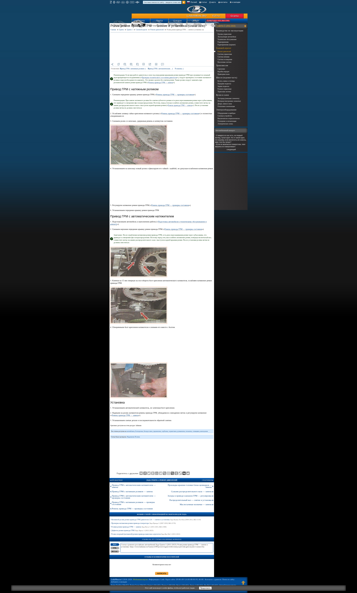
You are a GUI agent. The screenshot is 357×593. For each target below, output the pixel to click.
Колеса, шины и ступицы (226, 81)
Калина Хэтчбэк (120, 585)
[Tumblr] (176, 473)
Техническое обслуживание (227, 39)
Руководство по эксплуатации (229, 31)
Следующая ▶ (207, 480)
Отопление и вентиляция (226, 106)
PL (197, 579)
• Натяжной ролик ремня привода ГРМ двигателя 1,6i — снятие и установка (155, 520)
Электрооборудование (226, 110)
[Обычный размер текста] (137, 64)
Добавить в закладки (119, 582)
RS (189, 579)
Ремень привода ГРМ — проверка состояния (175, 95)
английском (130, 431)
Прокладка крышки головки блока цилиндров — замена (190, 486)
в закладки (236, 2)
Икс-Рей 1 (211, 585)
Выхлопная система (224, 62)
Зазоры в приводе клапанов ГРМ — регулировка (190, 496)
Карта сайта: (171, 579)
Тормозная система (224, 92)
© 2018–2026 (121, 579)
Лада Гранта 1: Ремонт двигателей (161, 480)
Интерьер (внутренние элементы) (229, 101)
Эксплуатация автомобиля (227, 37)
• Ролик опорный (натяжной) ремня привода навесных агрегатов (145, 534)
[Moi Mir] (156, 473)
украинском (157, 431)
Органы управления (224, 34)
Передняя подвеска (224, 84)
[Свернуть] (245, 26)
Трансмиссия (222, 65)
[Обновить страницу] (118, 64)
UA (186, 579)
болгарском (139, 431)
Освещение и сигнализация (227, 121)
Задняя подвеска (223, 86)
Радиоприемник (223, 42)
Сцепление (221, 69)
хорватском (172, 431)
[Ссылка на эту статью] (150, 64)
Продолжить (205, 588)
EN (177, 579)
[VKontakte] (141, 473)
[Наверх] (243, 584)
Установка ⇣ (179, 69)
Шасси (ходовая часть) (226, 77)
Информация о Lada (156, 579)
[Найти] (183, 2)
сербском (165, 431)
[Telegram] (160, 473)
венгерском (204, 431)
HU (202, 579)
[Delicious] (180, 473)
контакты (223, 2)
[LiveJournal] (172, 473)
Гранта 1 (225, 26)
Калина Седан (138, 585)
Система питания (223, 57)
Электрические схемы (225, 124)
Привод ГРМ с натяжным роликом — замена (132, 491)
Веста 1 (182, 585)
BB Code (115, 551)
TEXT (114, 544)
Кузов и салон (222, 95)
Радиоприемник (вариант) (227, 45)
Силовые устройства (225, 116)
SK (200, 579)
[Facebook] (145, 473)
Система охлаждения (225, 59)
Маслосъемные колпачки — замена (196, 504)
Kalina (216, 16)
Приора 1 (168, 585)
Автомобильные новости (227, 585)
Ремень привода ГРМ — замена (160, 82)
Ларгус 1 (196, 585)
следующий (231, 150)
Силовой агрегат (223, 48)
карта (213, 2)
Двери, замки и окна (225, 104)
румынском (181, 431)
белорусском (148, 431)
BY (183, 579)
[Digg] (184, 473)
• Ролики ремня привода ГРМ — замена (138, 527)
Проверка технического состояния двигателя (159, 77)
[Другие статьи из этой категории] (144, 64)
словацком (196, 431)
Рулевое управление (224, 89)
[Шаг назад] (112, 64)
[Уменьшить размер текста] (125, 64)
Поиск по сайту (228, 579)
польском (189, 431)
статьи (204, 2)
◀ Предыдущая (116, 480)
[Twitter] (149, 473)
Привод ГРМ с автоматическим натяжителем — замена (134, 486)
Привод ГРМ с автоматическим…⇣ (160, 69)
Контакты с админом (213, 579)
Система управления (225, 54)
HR (191, 579)
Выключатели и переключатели (229, 118)
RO (194, 579)
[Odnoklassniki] (153, 473)
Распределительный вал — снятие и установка (190, 500)
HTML (115, 548)
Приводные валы (224, 74)
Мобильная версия (140, 579)
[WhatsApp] (168, 473)
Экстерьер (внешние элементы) (228, 98)
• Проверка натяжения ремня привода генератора (143, 523)
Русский (194, 2)
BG (180, 579)
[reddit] (188, 473)
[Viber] (164, 473)
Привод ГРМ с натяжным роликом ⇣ (133, 69)
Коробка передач (223, 72)
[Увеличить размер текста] (131, 64)
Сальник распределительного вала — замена (191, 491)
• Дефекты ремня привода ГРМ (131, 530)
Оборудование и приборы (226, 113)
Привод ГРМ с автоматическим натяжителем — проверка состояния (134, 497)
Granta (235, 16)
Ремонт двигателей (224, 51)
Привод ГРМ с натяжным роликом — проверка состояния (133, 503)
